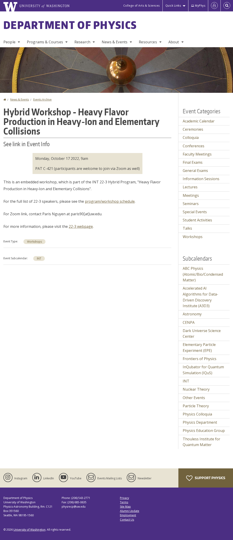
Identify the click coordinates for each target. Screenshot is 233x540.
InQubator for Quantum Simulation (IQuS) (203, 369)
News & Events (114, 41)
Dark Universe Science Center (202, 333)
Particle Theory (196, 405)
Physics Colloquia (197, 414)
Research (82, 41)
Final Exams (193, 162)
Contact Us (127, 520)
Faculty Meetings (197, 154)
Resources (148, 41)
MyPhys (200, 6)
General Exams (195, 170)
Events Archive (42, 99)
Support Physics (209, 478)
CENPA (189, 322)
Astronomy (192, 314)
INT (39, 258)
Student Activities (197, 220)
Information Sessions (201, 178)
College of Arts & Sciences (141, 6)
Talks (187, 228)
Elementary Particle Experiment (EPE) (199, 347)
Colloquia (191, 137)
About (173, 41)
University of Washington (29, 530)
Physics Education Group (204, 430)
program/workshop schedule (110, 201)
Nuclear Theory (196, 389)
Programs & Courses (45, 41)
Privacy (124, 498)
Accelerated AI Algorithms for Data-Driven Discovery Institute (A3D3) (200, 297)
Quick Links (173, 6)
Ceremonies (193, 129)
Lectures (190, 187)
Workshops (34, 242)
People (9, 41)
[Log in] (214, 5)
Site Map (125, 507)
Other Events (194, 397)
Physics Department (200, 422)
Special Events (195, 211)
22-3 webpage (81, 226)
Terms (124, 502)
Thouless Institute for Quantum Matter (201, 441)
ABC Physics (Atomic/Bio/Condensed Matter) (203, 274)
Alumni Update (129, 511)
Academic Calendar (199, 121)
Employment (128, 515)
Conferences (193, 145)
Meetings (191, 195)
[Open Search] (227, 5)
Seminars (191, 203)
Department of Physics (70, 25)
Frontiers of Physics (199, 358)
